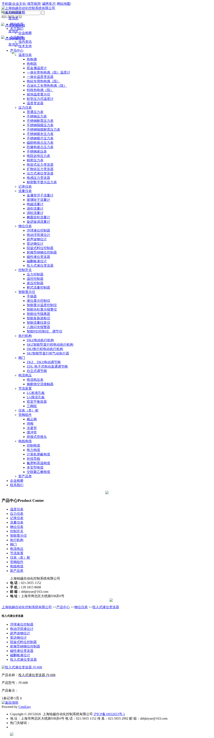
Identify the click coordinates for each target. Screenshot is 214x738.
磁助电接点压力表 (40, 142)
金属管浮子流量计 (40, 195)
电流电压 (25, 375)
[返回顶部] (10, 702)
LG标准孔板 (36, 393)
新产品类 (25, 476)
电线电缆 (25, 441)
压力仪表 (25, 107)
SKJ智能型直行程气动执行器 (48, 353)
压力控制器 (35, 274)
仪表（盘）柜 (28, 410)
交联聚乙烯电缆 (38, 472)
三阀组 (32, 406)
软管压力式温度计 (40, 99)
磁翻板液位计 (37, 261)
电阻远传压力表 (38, 156)
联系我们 (16, 485)
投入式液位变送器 (40, 265)
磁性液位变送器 (38, 257)
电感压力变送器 (38, 178)
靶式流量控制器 (38, 287)
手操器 (32, 296)
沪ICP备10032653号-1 (109, 714)
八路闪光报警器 (38, 327)
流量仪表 (25, 191)
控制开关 (25, 270)
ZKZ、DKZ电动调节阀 (44, 362)
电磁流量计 (35, 204)
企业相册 (16, 480)
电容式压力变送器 (40, 164)
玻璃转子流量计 (38, 199)
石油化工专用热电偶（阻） (47, 85)
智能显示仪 (26, 292)
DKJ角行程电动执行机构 (45, 349)
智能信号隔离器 (38, 314)
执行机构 (25, 336)
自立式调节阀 (37, 371)
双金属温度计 (37, 68)
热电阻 (32, 63)
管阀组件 (25, 415)
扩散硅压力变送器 (40, 169)
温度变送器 (35, 103)
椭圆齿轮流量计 (38, 217)
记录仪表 (25, 186)
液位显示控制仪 (38, 300)
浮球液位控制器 (38, 230)
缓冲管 (32, 432)
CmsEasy (24, 707)
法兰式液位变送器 (40, 173)
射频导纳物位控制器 (42, 252)
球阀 (30, 423)
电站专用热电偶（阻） (43, 81)
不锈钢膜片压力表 (40, 138)
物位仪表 (25, 226)
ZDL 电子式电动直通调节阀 (47, 366)
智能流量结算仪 (38, 322)
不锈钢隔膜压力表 (40, 125)
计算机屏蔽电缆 (38, 454)
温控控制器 (35, 278)
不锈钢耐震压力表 (40, 120)
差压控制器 (35, 283)
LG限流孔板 (36, 397)
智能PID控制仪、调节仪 (44, 331)
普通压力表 (35, 112)
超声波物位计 (37, 239)
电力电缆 (33, 450)
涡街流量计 (35, 208)
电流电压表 (35, 379)
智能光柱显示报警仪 (42, 309)
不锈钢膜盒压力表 (40, 134)
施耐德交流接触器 (40, 384)
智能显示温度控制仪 (42, 305)
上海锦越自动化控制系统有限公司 (27, 607)
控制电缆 (33, 445)
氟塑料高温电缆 (38, 463)
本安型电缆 (35, 467)
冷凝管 (32, 428)
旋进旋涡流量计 (38, 221)
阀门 (21, 357)
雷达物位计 (35, 243)
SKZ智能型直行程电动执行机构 (50, 344)
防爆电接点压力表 (40, 147)
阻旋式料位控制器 (40, 248)
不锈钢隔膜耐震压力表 (43, 129)
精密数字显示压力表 (42, 182)
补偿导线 (33, 458)
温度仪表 (16, 509)
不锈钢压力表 (37, 116)
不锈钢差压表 (37, 151)
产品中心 (63, 607)
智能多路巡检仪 (38, 318)
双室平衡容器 (37, 401)
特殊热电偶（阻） (40, 90)
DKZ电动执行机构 (40, 340)
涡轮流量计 (35, 213)
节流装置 (25, 388)
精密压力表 (35, 160)
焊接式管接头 (37, 436)
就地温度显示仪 (38, 94)
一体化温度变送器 (40, 77)
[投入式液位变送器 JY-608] (22, 667)
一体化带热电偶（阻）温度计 (48, 72)
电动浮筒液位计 (38, 235)
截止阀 (32, 419)
